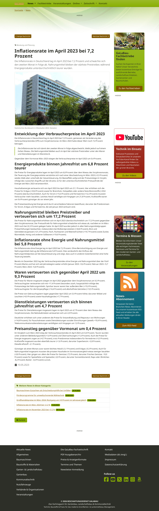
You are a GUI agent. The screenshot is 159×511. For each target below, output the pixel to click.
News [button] (31, 3)
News (28, 10)
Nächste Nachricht (100, 36)
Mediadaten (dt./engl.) (116, 454)
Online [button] (76, 3)
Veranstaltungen (62, 3)
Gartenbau (21, 474)
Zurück (21, 420)
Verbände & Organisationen (30, 489)
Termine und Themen (71, 464)
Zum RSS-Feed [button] (129, 325)
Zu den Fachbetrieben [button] (129, 88)
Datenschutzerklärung (116, 464)
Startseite (19, 10)
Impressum (110, 459)
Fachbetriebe (44, 3)
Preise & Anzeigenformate (73, 459)
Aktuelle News (23, 449)
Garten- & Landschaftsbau (29, 469)
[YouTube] (113, 479)
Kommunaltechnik (25, 479)
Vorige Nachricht (23, 36)
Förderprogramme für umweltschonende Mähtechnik (40, 395)
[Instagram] (132, 479)
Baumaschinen (23, 459)
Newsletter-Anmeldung (72, 469)
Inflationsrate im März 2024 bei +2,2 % (33, 405)
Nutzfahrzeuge (23, 484)
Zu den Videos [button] (129, 175)
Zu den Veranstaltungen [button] (129, 264)
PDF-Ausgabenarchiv (71, 454)
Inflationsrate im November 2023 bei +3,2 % (36, 409)
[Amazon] (139, 479)
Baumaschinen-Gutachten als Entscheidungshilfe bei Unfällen (44, 390)
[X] (119, 479)
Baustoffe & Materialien (28, 464)
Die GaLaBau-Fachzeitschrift (74, 449)
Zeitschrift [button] (89, 3)
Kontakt (103, 3)
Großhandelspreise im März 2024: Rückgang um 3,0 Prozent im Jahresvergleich (51, 400)
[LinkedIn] (126, 479)
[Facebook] (106, 479)
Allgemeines (22, 454)
